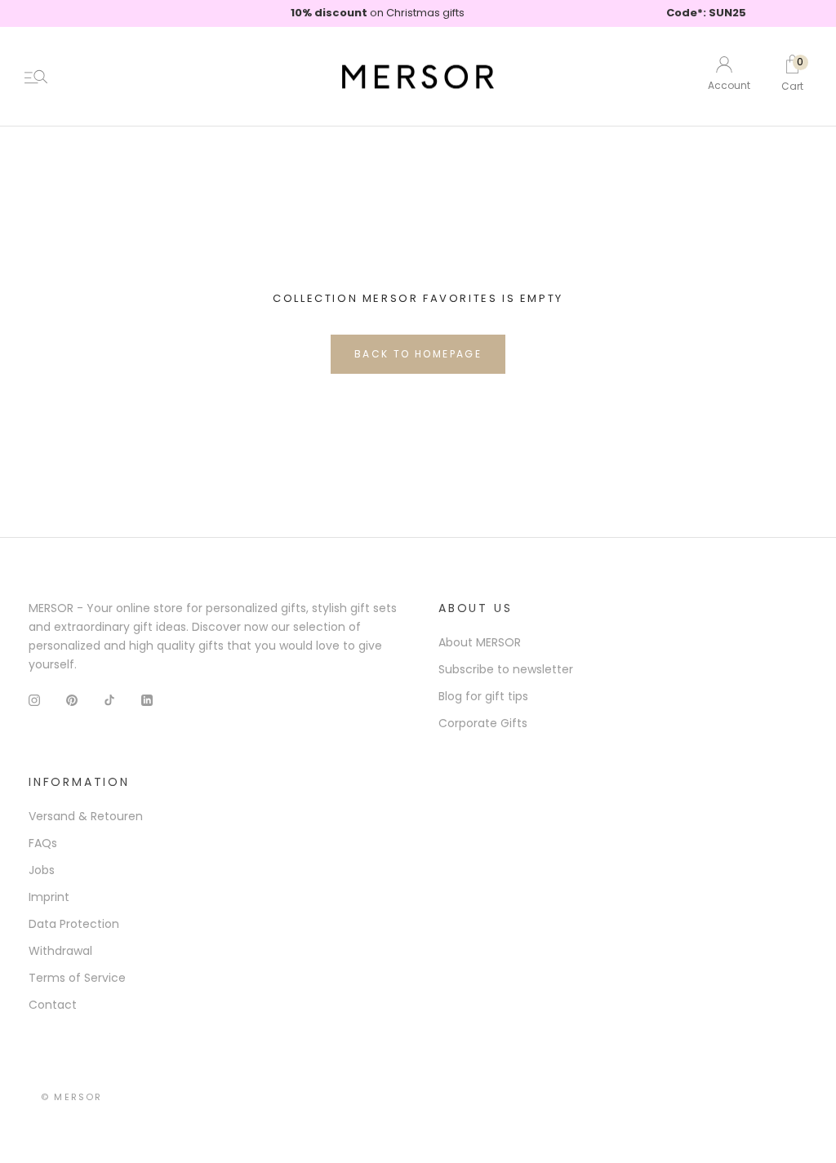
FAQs (43, 843)
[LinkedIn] (147, 699)
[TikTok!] (109, 699)
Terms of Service (77, 978)
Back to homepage (418, 354)
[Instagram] (34, 699)
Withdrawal (60, 951)
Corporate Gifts (482, 723)
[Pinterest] (72, 699)
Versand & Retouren (86, 816)
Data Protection (74, 924)
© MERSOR (72, 1096)
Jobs (42, 870)
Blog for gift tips (483, 696)
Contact (53, 1005)
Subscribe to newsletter (505, 669)
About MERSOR (479, 642)
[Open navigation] (35, 76)
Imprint (49, 897)
